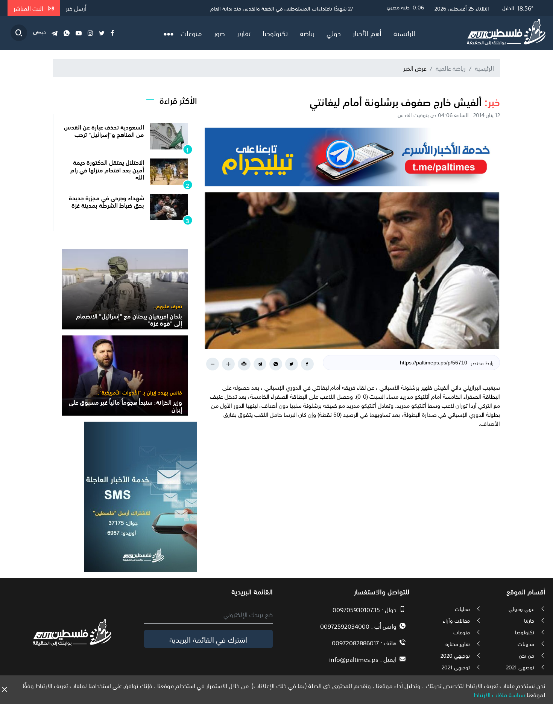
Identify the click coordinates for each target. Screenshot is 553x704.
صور (219, 33)
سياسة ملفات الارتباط (499, 694)
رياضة (307, 33)
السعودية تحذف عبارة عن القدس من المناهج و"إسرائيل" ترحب (104, 130)
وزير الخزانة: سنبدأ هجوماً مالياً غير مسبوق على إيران (125, 405)
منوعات (191, 33)
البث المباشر (29, 8)
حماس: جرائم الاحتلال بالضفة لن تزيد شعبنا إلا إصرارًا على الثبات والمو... (278, 8)
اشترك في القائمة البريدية (208, 638)
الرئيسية (404, 33)
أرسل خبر (76, 8)
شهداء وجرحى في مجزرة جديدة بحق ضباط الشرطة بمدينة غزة (106, 200)
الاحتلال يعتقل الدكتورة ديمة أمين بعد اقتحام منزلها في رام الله (107, 169)
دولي (334, 33)
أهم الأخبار (367, 33)
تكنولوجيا (275, 33)
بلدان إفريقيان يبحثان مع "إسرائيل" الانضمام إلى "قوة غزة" (129, 319)
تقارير (244, 33)
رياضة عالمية (451, 68)
